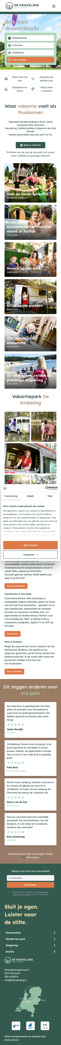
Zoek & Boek (19, 59)
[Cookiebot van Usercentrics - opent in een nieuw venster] (45, 488)
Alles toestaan (30, 545)
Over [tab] (50, 496)
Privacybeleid (40, 892)
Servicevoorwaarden (22, 894)
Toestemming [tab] (11, 496)
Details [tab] (30, 496)
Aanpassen (28, 554)
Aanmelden (30, 885)
